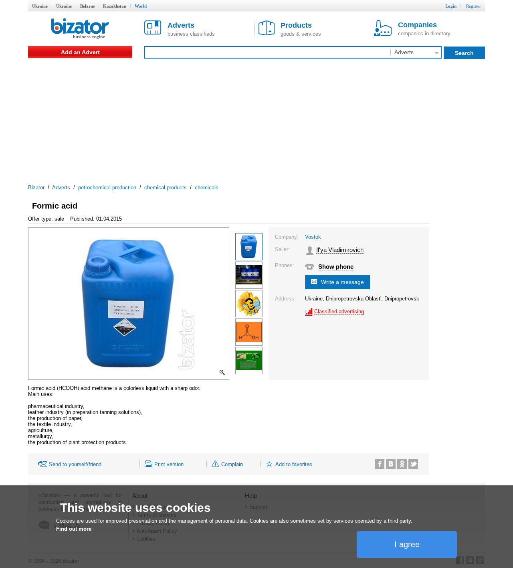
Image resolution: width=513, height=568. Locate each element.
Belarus (87, 6)
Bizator (36, 188)
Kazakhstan (114, 6)
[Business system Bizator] (80, 29)
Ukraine (40, 6)
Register (473, 6)
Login (450, 6)
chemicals (206, 188)
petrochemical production (107, 188)
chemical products (165, 188)
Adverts (61, 188)
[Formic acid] (249, 246)
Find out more (73, 529)
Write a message (342, 282)
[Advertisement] (256, 118)
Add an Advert (80, 52)
